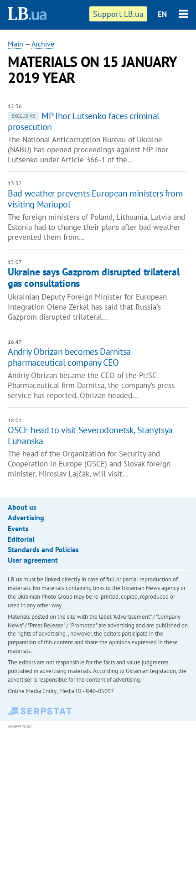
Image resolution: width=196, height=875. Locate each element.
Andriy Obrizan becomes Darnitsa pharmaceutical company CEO (69, 357)
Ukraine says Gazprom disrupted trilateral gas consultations (93, 277)
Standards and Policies (43, 549)
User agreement (33, 559)
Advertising (26, 517)
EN (162, 14)
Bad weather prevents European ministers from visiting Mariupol (95, 198)
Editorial (21, 539)
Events (18, 528)
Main (15, 43)
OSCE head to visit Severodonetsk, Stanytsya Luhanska (90, 435)
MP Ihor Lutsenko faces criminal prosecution (84, 121)
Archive (42, 43)
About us (22, 507)
